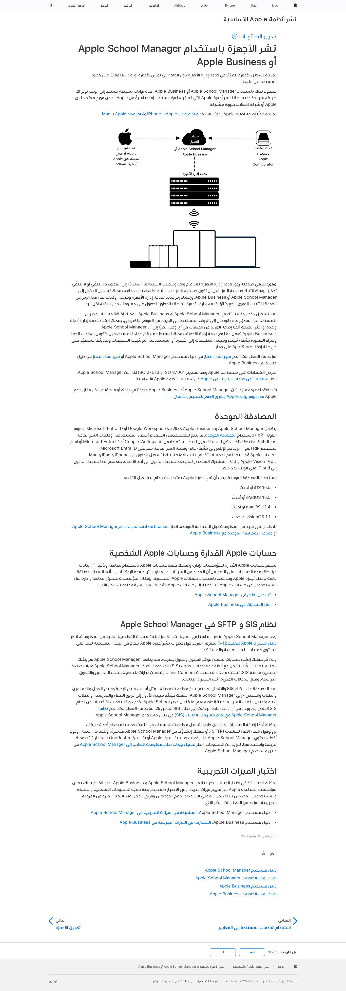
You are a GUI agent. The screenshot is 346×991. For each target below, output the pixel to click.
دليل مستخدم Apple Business (248, 886)
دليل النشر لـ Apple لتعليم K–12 (247, 643)
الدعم (281, 966)
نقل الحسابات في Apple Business (239, 604)
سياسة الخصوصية (208, 981)
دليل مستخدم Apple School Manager (241, 870)
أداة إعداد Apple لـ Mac (123, 114)
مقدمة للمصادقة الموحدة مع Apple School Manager (120, 526)
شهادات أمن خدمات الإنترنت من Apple (234, 379)
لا (223, 952)
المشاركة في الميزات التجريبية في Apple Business (165, 822)
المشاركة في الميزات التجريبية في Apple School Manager (144, 812)
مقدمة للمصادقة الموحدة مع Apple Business (231, 533)
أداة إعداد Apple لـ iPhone (171, 114)
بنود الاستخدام (183, 981)
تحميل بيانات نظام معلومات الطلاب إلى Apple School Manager (137, 744)
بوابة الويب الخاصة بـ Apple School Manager (236, 878)
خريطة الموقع (161, 981)
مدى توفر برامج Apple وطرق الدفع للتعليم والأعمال (219, 396)
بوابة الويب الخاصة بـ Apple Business (243, 894)
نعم (252, 952)
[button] (51, 5)
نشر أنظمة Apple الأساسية (259, 19)
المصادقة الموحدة (220, 435)
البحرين (53, 981)
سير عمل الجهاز (217, 356)
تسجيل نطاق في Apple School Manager (233, 594)
